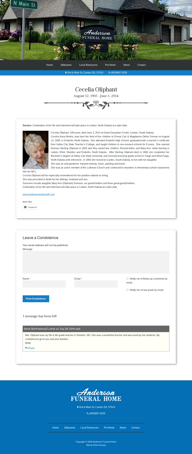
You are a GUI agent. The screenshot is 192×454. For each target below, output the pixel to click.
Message (27, 249)
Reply (31, 348)
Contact (141, 65)
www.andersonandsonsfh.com (39, 194)
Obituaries (66, 65)
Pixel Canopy (99, 445)
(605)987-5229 (119, 72)
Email (78, 278)
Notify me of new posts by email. (147, 290)
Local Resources (88, 65)
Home (49, 65)
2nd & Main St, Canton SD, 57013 (85, 72)
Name (27, 278)
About (126, 65)
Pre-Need (110, 65)
